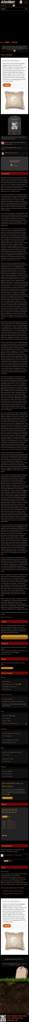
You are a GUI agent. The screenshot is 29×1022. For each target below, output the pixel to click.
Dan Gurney (17, 259)
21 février (14, 142)
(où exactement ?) (13, 152)
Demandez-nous (7, 798)
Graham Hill (10, 578)
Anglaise (17, 684)
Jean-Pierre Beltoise (21, 485)
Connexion (26, 3)
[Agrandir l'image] (24, 91)
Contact (18, 965)
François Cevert (23, 301)
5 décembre (16, 752)
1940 (18, 142)
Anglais (7, 142)
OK (14, 50)
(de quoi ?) (19, 147)
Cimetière (7, 42)
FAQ (19, 963)
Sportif (21, 701)
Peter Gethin (14, 42)
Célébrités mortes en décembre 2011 (12, 893)
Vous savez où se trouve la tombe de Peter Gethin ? (14, 637)
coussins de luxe (16, 79)
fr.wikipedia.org (9, 617)
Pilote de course (15, 701)
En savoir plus (19, 49)
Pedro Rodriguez (16, 383)
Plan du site (12, 965)
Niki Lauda (7, 552)
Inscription (26, 1)
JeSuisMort (8, 2)
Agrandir (7, 85)
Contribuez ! (15, 165)
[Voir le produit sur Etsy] (14, 100)
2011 (11, 144)
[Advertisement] (14, 25)
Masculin (8, 689)
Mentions (24, 963)
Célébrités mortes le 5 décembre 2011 (12, 891)
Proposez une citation (6, 654)
